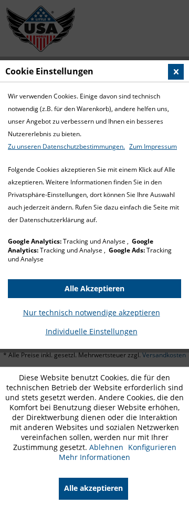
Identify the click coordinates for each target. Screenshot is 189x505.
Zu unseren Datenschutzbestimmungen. (66, 146)
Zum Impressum (153, 146)
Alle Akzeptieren (94, 288)
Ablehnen (107, 447)
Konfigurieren (152, 447)
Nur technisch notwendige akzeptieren (91, 312)
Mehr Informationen (94, 457)
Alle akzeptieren (93, 488)
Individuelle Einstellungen (92, 331)
